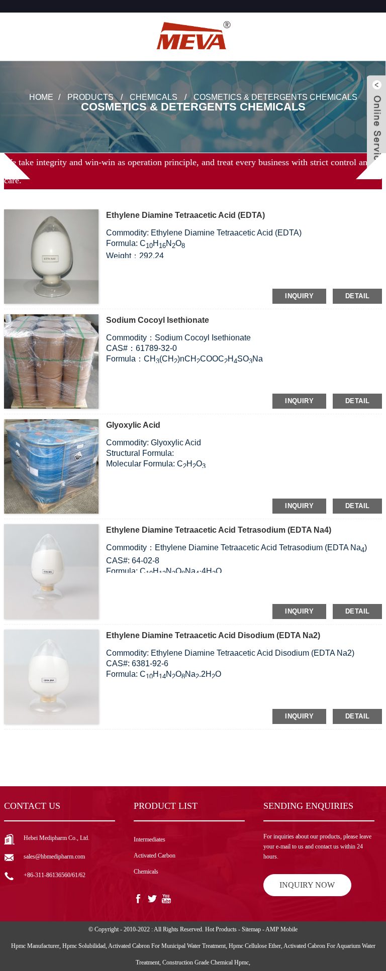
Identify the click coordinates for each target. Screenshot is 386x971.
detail (357, 296)
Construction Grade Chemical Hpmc (205, 962)
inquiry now (307, 885)
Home (41, 97)
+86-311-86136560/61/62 (54, 875)
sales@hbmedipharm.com (54, 856)
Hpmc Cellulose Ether (255, 945)
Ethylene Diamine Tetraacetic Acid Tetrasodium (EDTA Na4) (218, 530)
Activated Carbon (154, 855)
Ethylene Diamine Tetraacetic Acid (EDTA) (185, 215)
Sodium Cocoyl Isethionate (157, 320)
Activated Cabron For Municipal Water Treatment (167, 945)
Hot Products (221, 929)
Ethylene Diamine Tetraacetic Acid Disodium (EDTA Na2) (213, 635)
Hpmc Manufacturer (35, 945)
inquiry (299, 296)
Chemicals (153, 97)
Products (90, 97)
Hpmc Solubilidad (84, 945)
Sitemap (251, 929)
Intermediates (149, 839)
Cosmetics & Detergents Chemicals (275, 97)
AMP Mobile (281, 929)
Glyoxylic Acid (133, 425)
